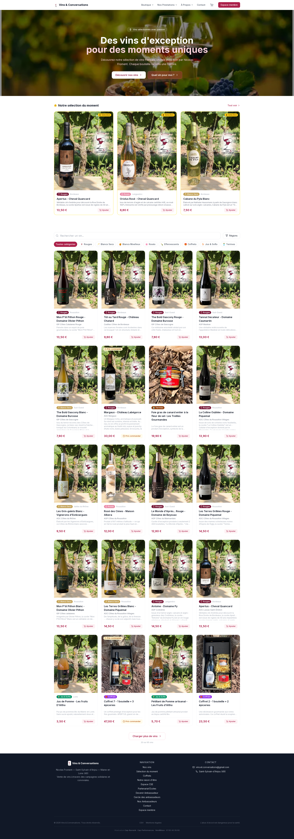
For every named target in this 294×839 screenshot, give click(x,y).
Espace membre (229, 5)
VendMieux (160, 830)
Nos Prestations (166, 5)
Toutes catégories (65, 244)
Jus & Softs (209, 244)
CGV (141, 823)
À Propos (185, 5)
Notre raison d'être (147, 780)
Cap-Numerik (130, 830)
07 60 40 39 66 (173, 830)
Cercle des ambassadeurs (147, 797)
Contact (201, 5)
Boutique (146, 5)
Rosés (150, 244)
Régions (233, 235)
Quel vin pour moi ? (162, 75)
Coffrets (190, 244)
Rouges (86, 244)
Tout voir (232, 105)
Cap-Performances (146, 830)
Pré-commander (133, 436)
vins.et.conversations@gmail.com (212, 767)
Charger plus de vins (145, 736)
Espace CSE (147, 784)
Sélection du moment (147, 771)
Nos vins (147, 767)
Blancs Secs (105, 244)
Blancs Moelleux (129, 244)
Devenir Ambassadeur (147, 793)
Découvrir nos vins (126, 75)
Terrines (229, 244)
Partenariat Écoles (147, 788)
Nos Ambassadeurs (147, 801)
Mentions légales (154, 823)
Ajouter (105, 210)
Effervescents (170, 244)
